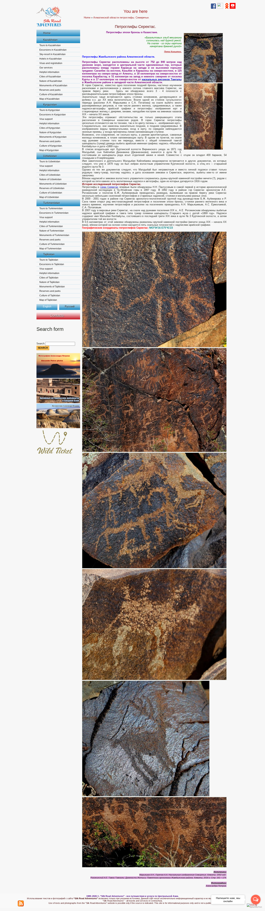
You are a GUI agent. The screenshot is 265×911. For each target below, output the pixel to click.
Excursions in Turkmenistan (53, 213)
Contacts (57, 315)
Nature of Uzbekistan (50, 179)
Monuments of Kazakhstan (53, 85)
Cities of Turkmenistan (51, 226)
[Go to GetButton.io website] (255, 907)
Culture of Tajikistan (49, 295)
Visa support (46, 119)
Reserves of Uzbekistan (51, 188)
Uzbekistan (50, 155)
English (47, 306)
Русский (69, 306)
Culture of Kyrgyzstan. (50, 145)
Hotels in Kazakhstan (50, 58)
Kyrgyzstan (50, 104)
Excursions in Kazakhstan (53, 49)
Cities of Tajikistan (48, 277)
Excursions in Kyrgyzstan (52, 114)
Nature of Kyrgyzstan (50, 132)
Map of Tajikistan (48, 300)
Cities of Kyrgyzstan (49, 128)
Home (47, 33)
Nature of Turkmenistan (51, 230)
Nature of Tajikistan (49, 282)
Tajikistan (49, 254)
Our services (46, 67)
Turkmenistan (51, 202)
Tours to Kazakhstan (50, 45)
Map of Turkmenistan (50, 248)
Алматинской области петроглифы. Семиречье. (121, 17)
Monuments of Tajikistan (52, 286)
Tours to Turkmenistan (51, 208)
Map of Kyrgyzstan (49, 150)
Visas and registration (50, 63)
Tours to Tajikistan (48, 259)
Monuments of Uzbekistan (53, 183)
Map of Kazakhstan (49, 99)
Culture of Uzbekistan (50, 192)
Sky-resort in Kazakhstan (52, 54)
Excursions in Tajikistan (51, 264)
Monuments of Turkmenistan (54, 235)
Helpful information (49, 72)
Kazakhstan (50, 39)
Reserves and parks (50, 90)
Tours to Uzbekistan (49, 161)
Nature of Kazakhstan (50, 81)
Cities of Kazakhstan (50, 76)
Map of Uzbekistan (49, 197)
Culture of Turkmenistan (52, 244)
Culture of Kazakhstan (51, 94)
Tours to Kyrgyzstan (49, 110)
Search (40, 343)
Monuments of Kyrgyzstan (53, 137)
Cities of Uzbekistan (49, 175)
